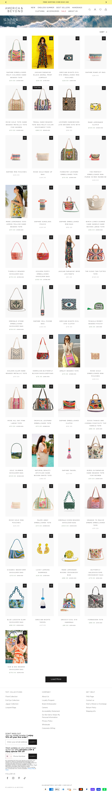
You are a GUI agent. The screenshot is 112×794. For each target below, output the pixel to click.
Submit (33, 742)
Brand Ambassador (49, 704)
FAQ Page (90, 696)
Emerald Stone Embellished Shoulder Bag (16, 324)
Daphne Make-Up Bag (96, 72)
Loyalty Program (48, 700)
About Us (45, 696)
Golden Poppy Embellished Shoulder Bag (43, 274)
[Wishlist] (100, 10)
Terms (6, 769)
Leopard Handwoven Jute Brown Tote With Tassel (69, 125)
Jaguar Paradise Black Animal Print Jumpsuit (42, 75)
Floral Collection (11, 696)
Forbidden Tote (95, 619)
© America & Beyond (14, 787)
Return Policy (91, 707)
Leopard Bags (10, 707)
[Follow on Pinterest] (19, 778)
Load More (56, 679)
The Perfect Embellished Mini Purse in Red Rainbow (95, 174)
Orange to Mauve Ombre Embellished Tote (95, 523)
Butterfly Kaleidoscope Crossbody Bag (95, 572)
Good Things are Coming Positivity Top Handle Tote (95, 423)
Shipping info (91, 711)
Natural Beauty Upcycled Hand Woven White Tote (43, 473)
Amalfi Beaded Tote (69, 371)
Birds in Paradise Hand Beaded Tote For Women (95, 473)
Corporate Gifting (48, 728)
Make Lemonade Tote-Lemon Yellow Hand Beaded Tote (16, 224)
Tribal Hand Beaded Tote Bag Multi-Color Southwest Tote (43, 125)
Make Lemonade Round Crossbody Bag (69, 572)
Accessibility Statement (51, 711)
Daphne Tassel (69, 470)
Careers (45, 707)
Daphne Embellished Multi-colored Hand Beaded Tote (16, 75)
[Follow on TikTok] (24, 778)
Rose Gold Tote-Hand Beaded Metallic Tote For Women (16, 125)
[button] (90, 10)
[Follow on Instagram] (13, 778)
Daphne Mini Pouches (16, 172)
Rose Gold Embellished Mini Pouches (95, 373)
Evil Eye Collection (12, 700)
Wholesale (46, 724)
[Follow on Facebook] (7, 778)
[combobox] (9, 756)
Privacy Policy (47, 721)
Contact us (90, 700)
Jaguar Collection (11, 704)
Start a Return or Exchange (96, 704)
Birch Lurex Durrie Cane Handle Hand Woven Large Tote (95, 224)
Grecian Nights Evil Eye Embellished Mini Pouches (69, 75)
